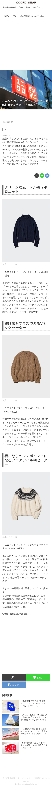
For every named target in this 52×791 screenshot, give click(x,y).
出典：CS (47, 108)
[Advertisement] (26, 44)
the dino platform (29, 784)
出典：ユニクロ (9, 264)
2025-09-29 (8, 122)
